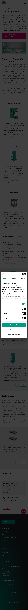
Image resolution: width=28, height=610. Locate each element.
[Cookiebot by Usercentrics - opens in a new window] (20, 274)
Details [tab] (14, 278)
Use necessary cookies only (14, 334)
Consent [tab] (5, 278)
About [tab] (23, 278)
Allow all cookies (14, 324)
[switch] (24, 309)
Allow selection (14, 329)
